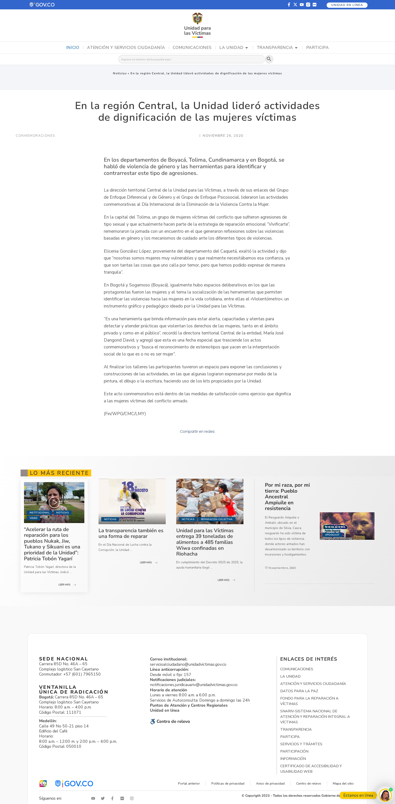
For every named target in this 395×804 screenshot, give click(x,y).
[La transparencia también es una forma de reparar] (132, 501)
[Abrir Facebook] (113, 798)
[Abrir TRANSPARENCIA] (296, 48)
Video (33, 518)
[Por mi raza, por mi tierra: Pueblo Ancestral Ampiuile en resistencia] (347, 526)
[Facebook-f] (289, 5)
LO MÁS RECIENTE (59, 473)
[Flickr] (314, 5)
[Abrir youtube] (94, 798)
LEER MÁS (64, 584)
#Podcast (332, 535)
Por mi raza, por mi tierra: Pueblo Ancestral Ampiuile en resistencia (287, 496)
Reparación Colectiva (217, 519)
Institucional (39, 512)
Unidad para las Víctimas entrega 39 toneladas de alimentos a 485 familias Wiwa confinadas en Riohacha (205, 542)
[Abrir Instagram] (133, 798)
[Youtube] (302, 5)
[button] (42, 4)
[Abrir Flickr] (123, 798)
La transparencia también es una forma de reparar (131, 533)
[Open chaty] (385, 795)
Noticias (120, 73)
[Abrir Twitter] (104, 798)
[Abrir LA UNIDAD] (247, 48)
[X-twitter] (295, 5)
